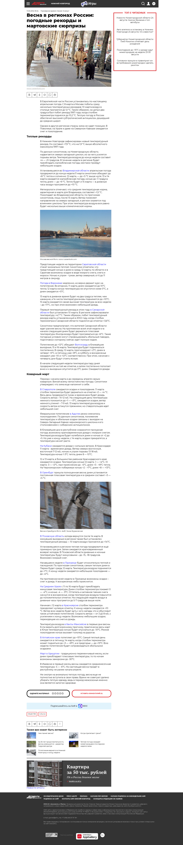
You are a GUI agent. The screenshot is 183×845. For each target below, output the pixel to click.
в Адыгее (75, 414)
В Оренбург (47, 472)
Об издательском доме (54, 796)
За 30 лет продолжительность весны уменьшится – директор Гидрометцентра (51, 744)
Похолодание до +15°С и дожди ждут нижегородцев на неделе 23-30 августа (135, 52)
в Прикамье (69, 563)
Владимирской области (76, 170)
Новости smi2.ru (35, 787)
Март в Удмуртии (49, 653)
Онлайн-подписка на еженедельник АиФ (128, 796)
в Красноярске (70, 605)
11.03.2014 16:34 (32, 11)
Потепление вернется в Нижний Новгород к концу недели (51, 751)
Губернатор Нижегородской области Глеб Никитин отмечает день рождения (135, 41)
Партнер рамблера (66, 835)
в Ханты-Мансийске (75, 624)
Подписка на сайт (51, 799)
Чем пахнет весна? (46, 733)
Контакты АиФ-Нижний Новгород (76, 799)
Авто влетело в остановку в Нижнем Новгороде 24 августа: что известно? (135, 31)
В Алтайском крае (50, 637)
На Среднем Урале (50, 586)
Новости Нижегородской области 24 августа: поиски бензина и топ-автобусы (135, 20)
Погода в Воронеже (51, 283)
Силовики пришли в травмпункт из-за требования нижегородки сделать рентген (135, 63)
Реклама (83, 796)
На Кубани (46, 446)
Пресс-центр (72, 796)
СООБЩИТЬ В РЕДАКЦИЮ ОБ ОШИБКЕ (107, 799)
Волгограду (81, 344)
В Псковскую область (52, 536)
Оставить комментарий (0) (92, 693)
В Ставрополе (48, 389)
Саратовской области (94, 264)
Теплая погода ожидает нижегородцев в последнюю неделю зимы (93, 744)
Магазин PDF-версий (99, 796)
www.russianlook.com (36, 88)
